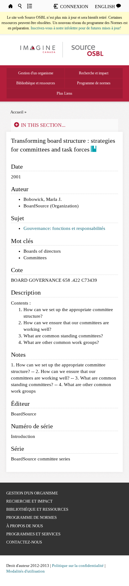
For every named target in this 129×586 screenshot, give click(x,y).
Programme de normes (94, 83)
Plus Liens (64, 93)
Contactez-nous (24, 542)
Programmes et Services (33, 534)
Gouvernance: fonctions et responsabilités (64, 228)
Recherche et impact (93, 73)
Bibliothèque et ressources (35, 83)
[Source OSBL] (87, 49)
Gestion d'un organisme (35, 73)
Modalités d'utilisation (25, 571)
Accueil (16, 112)
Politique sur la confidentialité (78, 565)
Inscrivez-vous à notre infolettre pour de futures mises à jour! (76, 28)
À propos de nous (24, 526)
